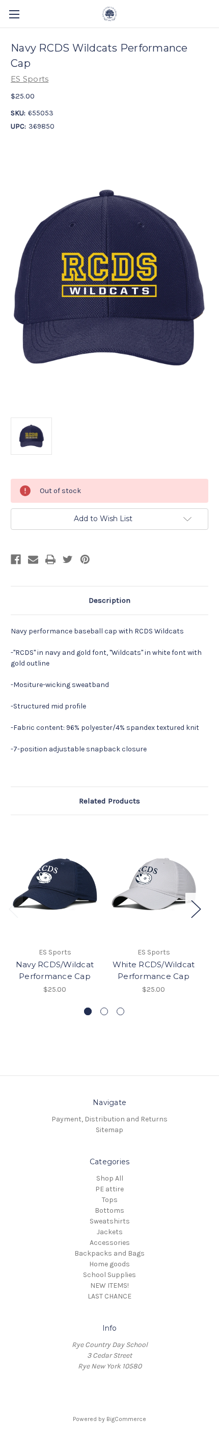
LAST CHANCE (109, 1296)
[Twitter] (68, 559)
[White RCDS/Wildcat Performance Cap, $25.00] (153, 883)
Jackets (110, 1232)
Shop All (109, 1178)
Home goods (109, 1264)
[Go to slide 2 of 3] (104, 1011)
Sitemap (109, 1129)
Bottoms (109, 1210)
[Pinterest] (85, 559)
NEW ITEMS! (109, 1285)
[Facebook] (16, 559)
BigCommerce (126, 1419)
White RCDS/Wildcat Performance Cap (154, 970)
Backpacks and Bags (109, 1253)
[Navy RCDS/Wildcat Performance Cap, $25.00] (54, 883)
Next (195, 908)
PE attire (109, 1189)
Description (109, 600)
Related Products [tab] (109, 800)
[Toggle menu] (14, 14)
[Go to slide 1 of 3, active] (88, 1011)
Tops (110, 1199)
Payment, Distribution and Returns (109, 1119)
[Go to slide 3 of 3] (120, 1011)
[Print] (50, 559)
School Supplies (109, 1274)
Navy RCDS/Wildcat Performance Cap (55, 970)
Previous (13, 908)
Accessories (110, 1242)
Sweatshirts (110, 1221)
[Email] (33, 559)
